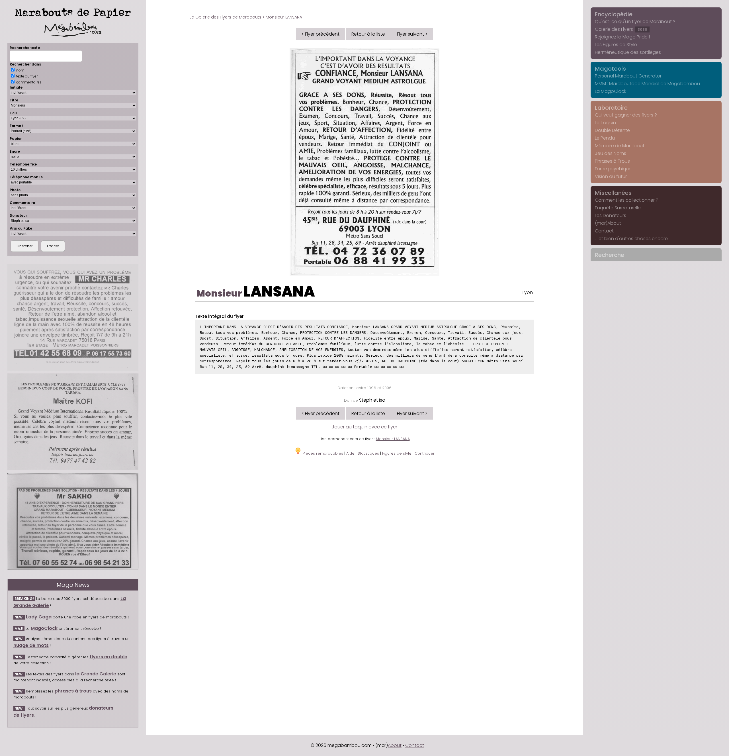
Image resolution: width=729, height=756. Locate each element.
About (395, 745)
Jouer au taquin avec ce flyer (364, 427)
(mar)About (608, 223)
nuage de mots (31, 645)
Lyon (528, 292)
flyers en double (108, 656)
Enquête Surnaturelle (618, 208)
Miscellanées (613, 193)
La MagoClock (610, 91)
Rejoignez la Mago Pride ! (622, 37)
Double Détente (612, 130)
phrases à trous (73, 691)
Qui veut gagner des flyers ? (626, 115)
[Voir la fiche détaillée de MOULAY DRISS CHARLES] (73, 317)
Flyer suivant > (412, 34)
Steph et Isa (372, 400)
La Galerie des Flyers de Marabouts (225, 17)
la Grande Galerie (95, 674)
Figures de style (396, 453)
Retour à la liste (368, 34)
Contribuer (425, 453)
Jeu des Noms (610, 153)
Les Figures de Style (616, 44)
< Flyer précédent (320, 34)
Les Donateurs (610, 215)
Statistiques (368, 453)
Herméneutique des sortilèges (628, 52)
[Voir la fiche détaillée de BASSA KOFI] (73, 421)
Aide (350, 453)
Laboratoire (611, 108)
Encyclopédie (613, 14)
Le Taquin (605, 122)
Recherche (609, 255)
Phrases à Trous (612, 161)
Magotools (610, 69)
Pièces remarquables (322, 453)
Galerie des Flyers (621, 29)
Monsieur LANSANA (393, 439)
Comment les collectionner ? (626, 200)
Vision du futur (611, 176)
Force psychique (613, 168)
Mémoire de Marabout (619, 145)
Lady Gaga (39, 617)
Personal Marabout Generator (628, 76)
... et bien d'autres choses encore (631, 238)
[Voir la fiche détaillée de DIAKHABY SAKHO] (73, 521)
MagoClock (44, 628)
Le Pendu (605, 138)
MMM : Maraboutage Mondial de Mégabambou (647, 83)
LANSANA (279, 291)
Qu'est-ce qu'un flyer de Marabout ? (635, 21)
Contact (604, 231)
